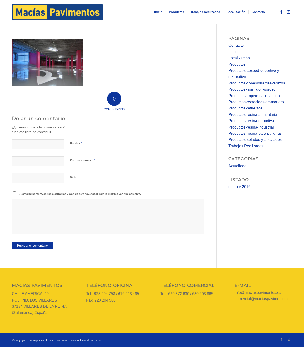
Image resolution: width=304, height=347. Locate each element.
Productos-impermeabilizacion (254, 96)
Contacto (236, 45)
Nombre (76, 143)
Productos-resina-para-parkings (255, 133)
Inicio (233, 52)
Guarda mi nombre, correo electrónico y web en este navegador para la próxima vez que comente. (80, 194)
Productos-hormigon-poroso (252, 89)
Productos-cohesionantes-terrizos (256, 83)
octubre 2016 (239, 187)
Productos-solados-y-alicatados (255, 140)
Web (73, 177)
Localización (239, 58)
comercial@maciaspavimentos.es (263, 299)
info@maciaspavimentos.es (258, 293)
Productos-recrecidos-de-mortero (256, 102)
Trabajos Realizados (245, 146)
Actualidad (237, 166)
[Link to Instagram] (288, 11)
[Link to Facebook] (281, 11)
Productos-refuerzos (245, 108)
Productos (237, 64)
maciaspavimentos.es (40, 340)
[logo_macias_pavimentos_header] (57, 12)
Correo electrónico (82, 160)
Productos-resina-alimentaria (252, 115)
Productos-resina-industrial (251, 127)
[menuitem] (158, 12)
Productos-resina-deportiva (251, 121)
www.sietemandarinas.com (86, 340)
